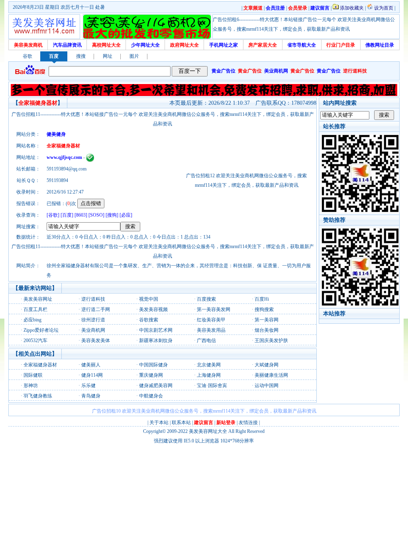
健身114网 (92, 375)
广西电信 (206, 340)
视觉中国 (148, 299)
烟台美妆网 (267, 330)
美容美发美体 (95, 340)
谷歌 (27, 56)
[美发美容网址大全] (44, 26)
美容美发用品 (211, 330)
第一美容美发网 (213, 309)
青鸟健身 (90, 396)
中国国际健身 (153, 365)
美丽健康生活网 (271, 375)
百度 (54, 56)
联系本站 (181, 422)
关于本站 (159, 422)
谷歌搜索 (148, 320)
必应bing (32, 320)
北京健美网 (209, 365)
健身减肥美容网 (156, 385)
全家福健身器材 (40, 365)
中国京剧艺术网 (156, 330)
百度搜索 (206, 299)
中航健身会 (151, 396)
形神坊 (31, 385)
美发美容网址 (38, 299)
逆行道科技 (93, 299)
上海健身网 (209, 375)
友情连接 (248, 422)
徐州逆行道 (93, 320)
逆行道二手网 (95, 309)
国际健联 (33, 375)
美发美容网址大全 (208, 431)
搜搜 (81, 56)
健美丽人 (90, 365)
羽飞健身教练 (38, 396)
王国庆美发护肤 (271, 340)
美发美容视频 (153, 309)
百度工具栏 (35, 309)
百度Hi (262, 299)
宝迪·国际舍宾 (212, 385)
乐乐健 (88, 385)
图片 (134, 56)
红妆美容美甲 (211, 320)
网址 (107, 56)
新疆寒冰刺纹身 (156, 340)
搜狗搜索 (264, 309)
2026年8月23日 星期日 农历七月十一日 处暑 (59, 7)
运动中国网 (267, 385)
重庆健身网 (151, 375)
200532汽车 (35, 340)
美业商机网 (93, 330)
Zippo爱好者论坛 (41, 330)
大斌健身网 (267, 365)
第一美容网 (267, 320)
